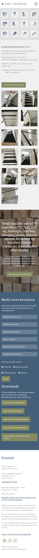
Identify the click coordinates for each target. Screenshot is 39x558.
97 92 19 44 (12, 469)
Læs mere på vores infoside (19, 274)
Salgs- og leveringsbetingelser (16, 419)
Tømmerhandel (9, 373)
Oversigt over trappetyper (14, 403)
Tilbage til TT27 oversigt (14, 85)
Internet (23, 373)
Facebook (7, 367)
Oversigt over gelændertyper (15, 428)
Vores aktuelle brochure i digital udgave (17, 437)
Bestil (6, 379)
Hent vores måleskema (13, 411)
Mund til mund (21, 367)
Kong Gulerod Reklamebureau (14, 549)
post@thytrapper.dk (14, 473)
